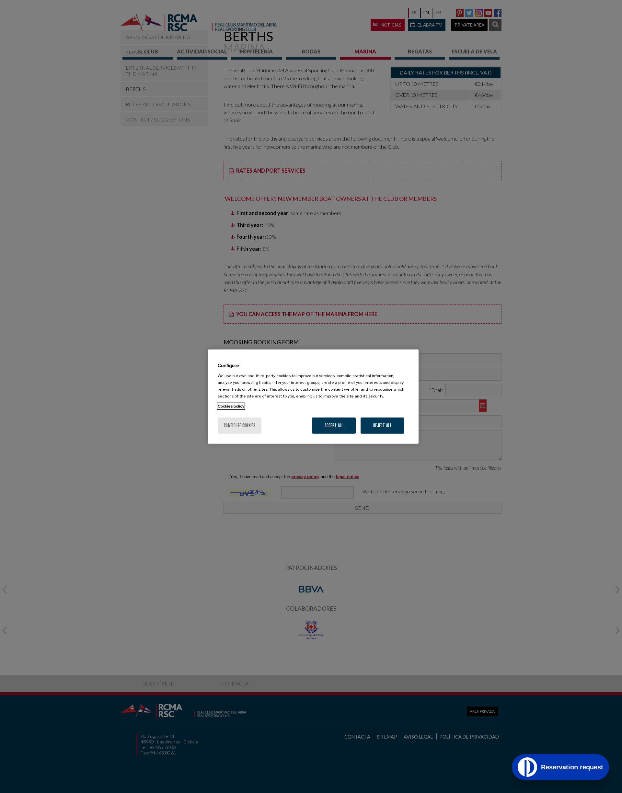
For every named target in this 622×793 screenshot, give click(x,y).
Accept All (334, 425)
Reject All (382, 425)
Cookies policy (231, 405)
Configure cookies (239, 425)
